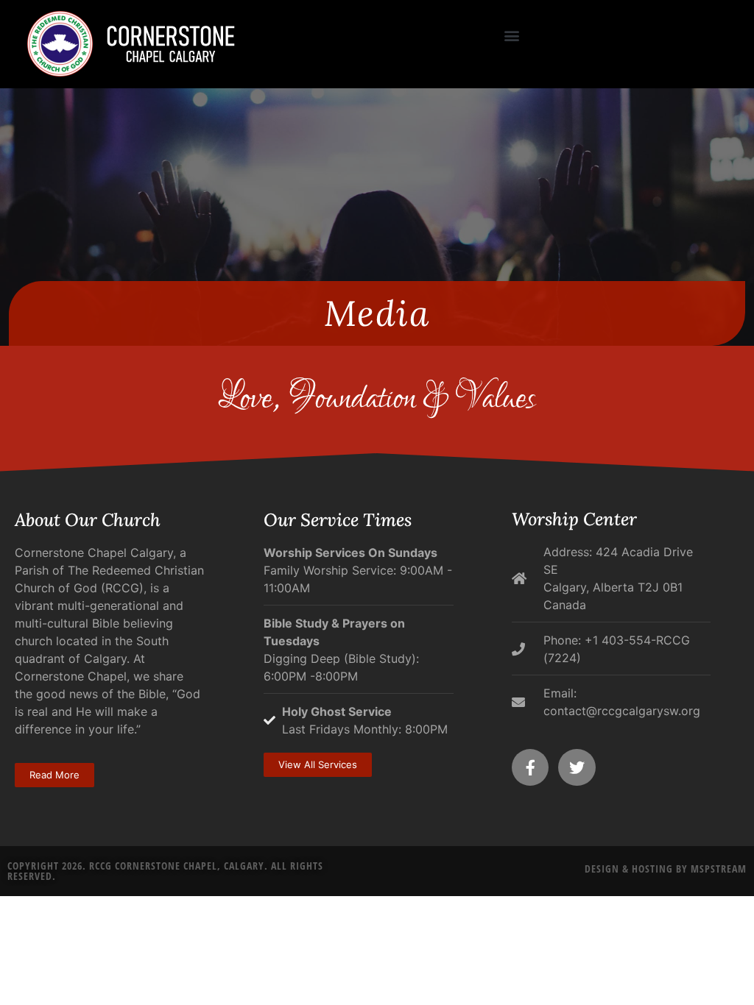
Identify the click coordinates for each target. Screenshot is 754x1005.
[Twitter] (576, 767)
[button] (512, 35)
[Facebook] (530, 767)
